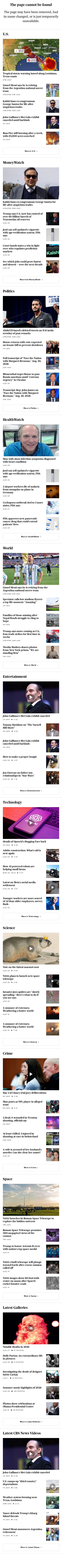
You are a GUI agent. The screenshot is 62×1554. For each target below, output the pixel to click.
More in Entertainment (30, 791)
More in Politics (30, 408)
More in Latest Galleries (30, 1422)
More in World (30, 665)
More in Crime (30, 1167)
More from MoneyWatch (30, 279)
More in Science (30, 1042)
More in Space (30, 1296)
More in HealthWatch (30, 537)
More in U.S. (30, 151)
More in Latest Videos (30, 1547)
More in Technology (30, 916)
